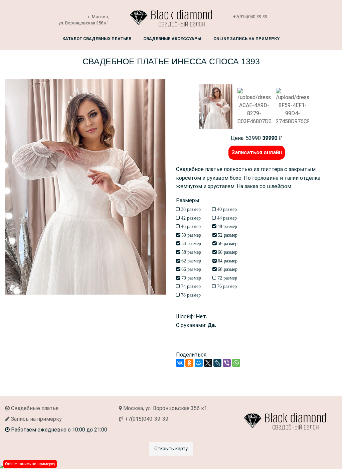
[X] (208, 363)
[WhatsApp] (236, 363)
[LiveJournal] (217, 363)
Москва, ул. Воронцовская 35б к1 (164, 408)
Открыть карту (171, 449)
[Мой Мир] (199, 363)
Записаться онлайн (256, 152)
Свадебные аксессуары (172, 38)
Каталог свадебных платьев (96, 38)
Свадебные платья (34, 408)
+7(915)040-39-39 (250, 16)
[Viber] (227, 363)
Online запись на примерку (246, 38)
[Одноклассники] (189, 363)
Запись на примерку (36, 419)
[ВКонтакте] (180, 363)
